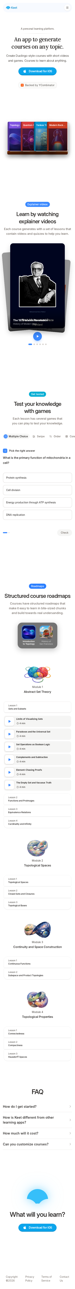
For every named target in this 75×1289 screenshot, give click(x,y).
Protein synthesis (16, 477)
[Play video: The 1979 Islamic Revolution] (37, 336)
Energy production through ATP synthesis (31, 502)
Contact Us (64, 1278)
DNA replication (15, 514)
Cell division (13, 490)
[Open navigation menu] (67, 7)
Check (64, 532)
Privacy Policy (29, 1278)
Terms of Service (46, 1278)
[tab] (30, 344)
